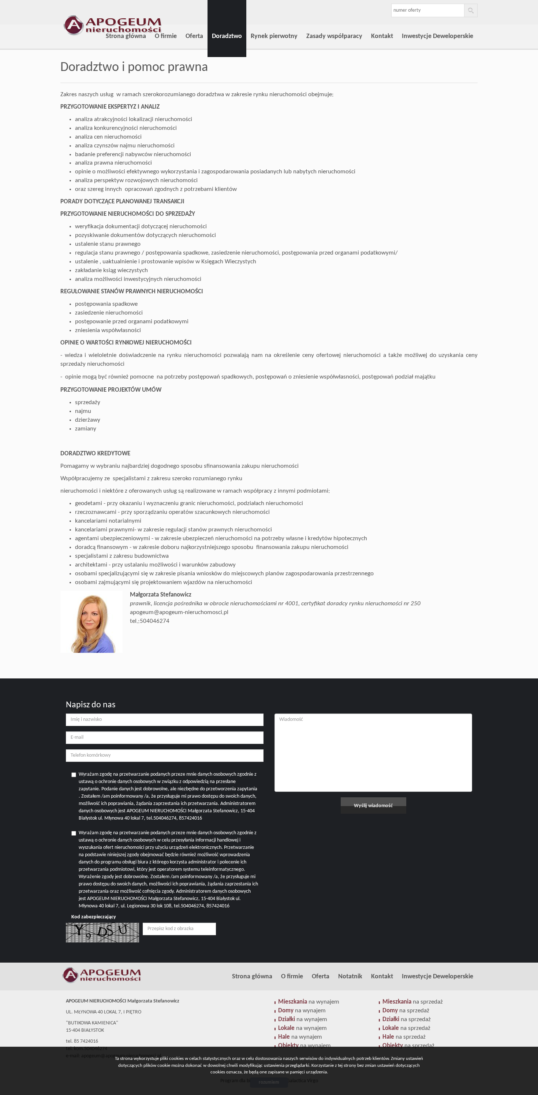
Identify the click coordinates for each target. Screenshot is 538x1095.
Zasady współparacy (334, 36)
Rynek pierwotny (274, 36)
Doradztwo (227, 36)
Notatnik (350, 976)
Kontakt (382, 36)
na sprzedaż (412, 1002)
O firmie (166, 36)
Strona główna (126, 36)
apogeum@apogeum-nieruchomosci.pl (179, 612)
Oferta (194, 36)
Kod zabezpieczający (93, 917)
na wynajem (308, 1002)
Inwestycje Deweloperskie (437, 36)
